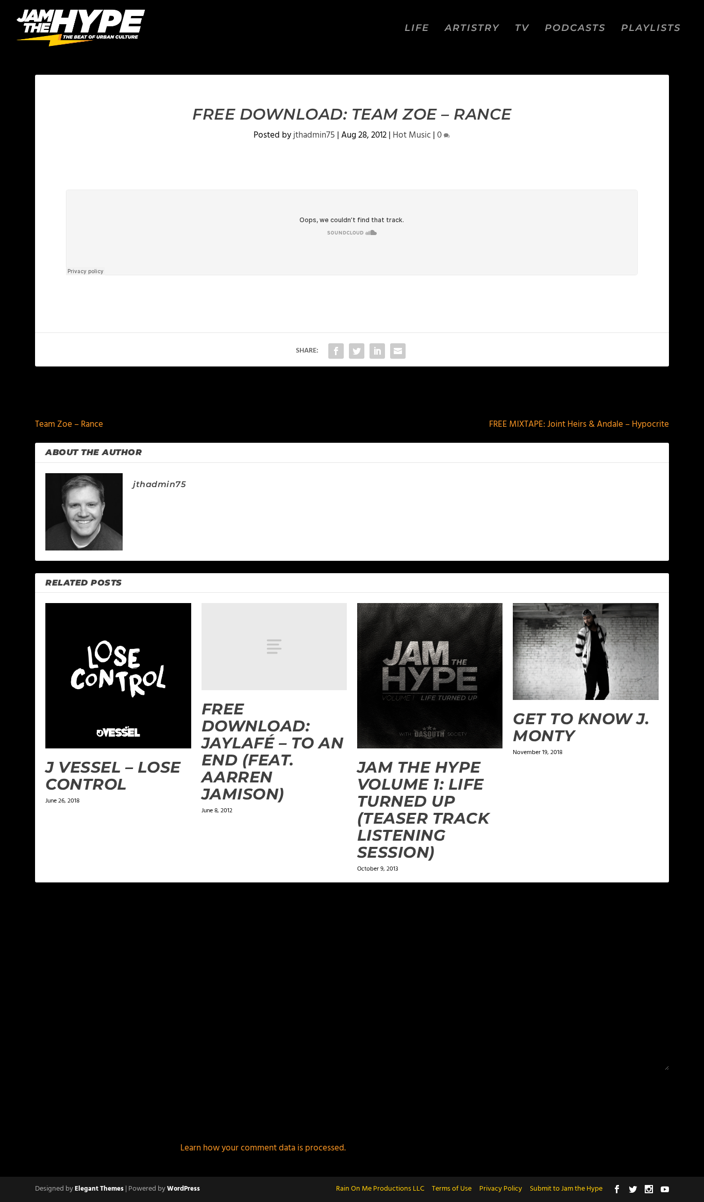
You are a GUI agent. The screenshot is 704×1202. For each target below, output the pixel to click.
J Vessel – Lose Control (113, 776)
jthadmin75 (314, 135)
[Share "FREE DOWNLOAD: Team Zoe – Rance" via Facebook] (336, 351)
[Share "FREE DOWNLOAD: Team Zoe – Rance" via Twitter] (356, 351)
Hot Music (412, 135)
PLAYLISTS (651, 29)
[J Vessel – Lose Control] (118, 675)
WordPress (183, 1188)
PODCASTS (575, 29)
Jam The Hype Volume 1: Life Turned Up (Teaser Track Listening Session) (423, 810)
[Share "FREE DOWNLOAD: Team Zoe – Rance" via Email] (398, 351)
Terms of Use (452, 1189)
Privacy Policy (500, 1189)
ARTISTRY (472, 29)
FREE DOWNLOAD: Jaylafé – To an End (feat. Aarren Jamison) (273, 751)
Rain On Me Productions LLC (380, 1189)
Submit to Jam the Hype (566, 1189)
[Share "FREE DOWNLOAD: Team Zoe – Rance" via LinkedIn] (377, 351)
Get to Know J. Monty (581, 727)
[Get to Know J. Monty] (585, 651)
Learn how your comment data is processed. (263, 1148)
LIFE (417, 29)
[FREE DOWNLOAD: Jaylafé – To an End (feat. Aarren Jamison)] (274, 646)
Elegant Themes (99, 1188)
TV (522, 29)
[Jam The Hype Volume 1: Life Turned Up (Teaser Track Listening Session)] (429, 675)
